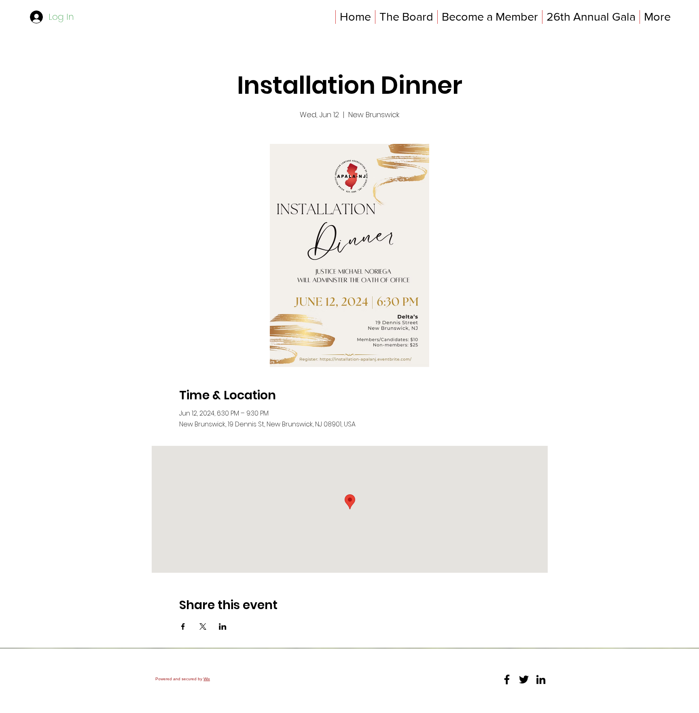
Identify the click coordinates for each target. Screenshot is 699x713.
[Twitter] (523, 679)
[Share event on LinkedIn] (223, 626)
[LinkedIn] (540, 679)
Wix (206, 679)
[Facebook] (506, 679)
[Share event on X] (203, 626)
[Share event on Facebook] (183, 626)
